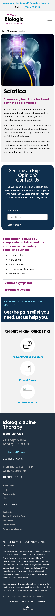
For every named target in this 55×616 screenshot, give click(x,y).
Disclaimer (41, 601)
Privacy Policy (12, 601)
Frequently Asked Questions (27, 357)
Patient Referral (27, 402)
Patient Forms (27, 380)
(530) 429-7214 (27, 7)
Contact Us (7, 512)
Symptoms (12, 31)
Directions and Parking (14, 452)
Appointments (9, 494)
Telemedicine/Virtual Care (14, 516)
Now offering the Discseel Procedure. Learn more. (27, 3)
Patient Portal (9, 524)
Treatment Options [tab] (17, 289)
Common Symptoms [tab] (18, 283)
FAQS (5, 489)
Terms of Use (27, 601)
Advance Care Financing (13, 529)
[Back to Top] (27, 605)
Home (4, 31)
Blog (5, 498)
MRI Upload (8, 520)
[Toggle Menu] (49, 19)
